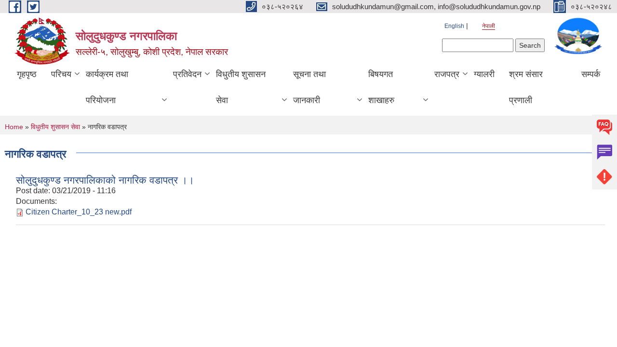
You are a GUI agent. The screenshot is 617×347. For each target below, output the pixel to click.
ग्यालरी (484, 74)
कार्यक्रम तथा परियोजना (107, 87)
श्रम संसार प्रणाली (526, 87)
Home (14, 127)
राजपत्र (446, 74)
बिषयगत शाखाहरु (381, 87)
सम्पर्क (590, 74)
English (454, 26)
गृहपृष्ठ (27, 74)
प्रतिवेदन (187, 74)
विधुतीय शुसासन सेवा (241, 87)
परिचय (61, 74)
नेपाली (488, 26)
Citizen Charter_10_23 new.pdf (79, 212)
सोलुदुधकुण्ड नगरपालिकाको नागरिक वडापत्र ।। (105, 180)
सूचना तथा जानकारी (309, 87)
